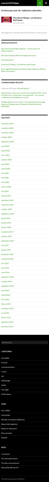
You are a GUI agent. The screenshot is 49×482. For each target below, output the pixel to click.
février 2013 (6, 317)
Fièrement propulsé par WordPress (12, 479)
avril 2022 (5, 146)
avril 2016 (5, 268)
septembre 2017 (7, 241)
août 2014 (5, 290)
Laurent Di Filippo (10, 3)
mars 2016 (5, 272)
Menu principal (46, 3)
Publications (6, 394)
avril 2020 (5, 182)
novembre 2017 (7, 232)
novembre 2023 (7, 128)
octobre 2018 (6, 209)
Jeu (2, 376)
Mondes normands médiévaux (13, 419)
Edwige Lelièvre (7, 102)
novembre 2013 (7, 308)
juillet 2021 (5, 151)
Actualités (5, 358)
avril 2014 (5, 299)
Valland (4, 438)
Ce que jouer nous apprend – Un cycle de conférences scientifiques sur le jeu (22, 96)
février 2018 (6, 223)
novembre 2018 (7, 205)
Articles (4, 363)
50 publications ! (7, 60)
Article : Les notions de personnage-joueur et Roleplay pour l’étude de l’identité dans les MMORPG (23, 104)
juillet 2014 (5, 295)
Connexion (5, 454)
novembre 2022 (7, 133)
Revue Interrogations (9, 424)
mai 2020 (5, 178)
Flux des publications (9, 458)
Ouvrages (5, 390)
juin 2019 (5, 191)
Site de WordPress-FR (9, 467)
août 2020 (5, 164)
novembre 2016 (7, 259)
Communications (8, 367)
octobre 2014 (6, 281)
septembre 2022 (7, 142)
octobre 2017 (6, 236)
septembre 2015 (7, 277)
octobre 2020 (6, 160)
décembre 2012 (7, 322)
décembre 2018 (7, 200)
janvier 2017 (6, 250)
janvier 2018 (6, 227)
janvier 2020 (6, 187)
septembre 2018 (7, 214)
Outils (3, 385)
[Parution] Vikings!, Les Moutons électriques (18, 64)
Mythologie (5, 381)
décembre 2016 (7, 254)
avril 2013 (5, 313)
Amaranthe (5, 415)
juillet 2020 (5, 169)
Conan (3, 372)
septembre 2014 (7, 286)
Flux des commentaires (10, 463)
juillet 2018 (5, 218)
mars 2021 (5, 155)
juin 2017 (5, 245)
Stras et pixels (6, 433)
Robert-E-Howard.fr (9, 429)
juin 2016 (5, 263)
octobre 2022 (6, 137)
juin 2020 (5, 173)
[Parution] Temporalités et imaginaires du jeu (18, 55)
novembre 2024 (7, 124)
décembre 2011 (7, 326)
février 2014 (6, 304)
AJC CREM (5, 410)
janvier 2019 (6, 196)
